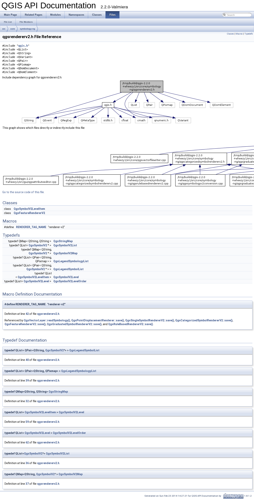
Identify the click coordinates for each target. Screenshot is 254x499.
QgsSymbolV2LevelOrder (70, 281)
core (12, 29)
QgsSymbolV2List (65, 245)
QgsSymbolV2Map (65, 253)
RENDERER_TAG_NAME (31, 227)
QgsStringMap (63, 241)
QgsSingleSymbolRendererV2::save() (149, 320)
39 (27, 380)
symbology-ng (27, 29)
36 (27, 463)
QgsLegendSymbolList (68, 269)
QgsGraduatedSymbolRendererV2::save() (74, 324)
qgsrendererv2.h (48, 313)
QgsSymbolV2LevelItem (29, 208)
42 (27, 313)
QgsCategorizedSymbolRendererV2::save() (204, 320)
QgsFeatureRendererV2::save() (25, 324)
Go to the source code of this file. (23, 192)
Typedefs (248, 34)
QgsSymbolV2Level (66, 277)
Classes (230, 34)
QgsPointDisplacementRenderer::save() (97, 320)
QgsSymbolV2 (38, 245)
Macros (239, 34)
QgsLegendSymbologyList (71, 261)
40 (27, 359)
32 (27, 401)
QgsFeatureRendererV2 (29, 213)
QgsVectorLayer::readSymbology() (47, 320)
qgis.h (23, 45)
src (3, 29)
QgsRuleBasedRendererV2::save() (130, 324)
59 (27, 421)
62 (27, 442)
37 (27, 483)
